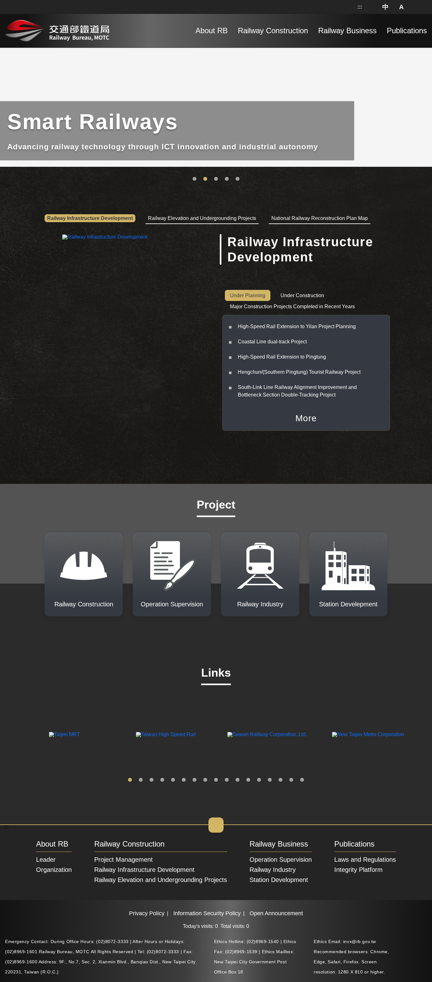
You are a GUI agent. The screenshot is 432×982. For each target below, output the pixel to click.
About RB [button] (211, 30)
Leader (46, 859)
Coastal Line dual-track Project (272, 341)
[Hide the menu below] (216, 825)
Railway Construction (129, 844)
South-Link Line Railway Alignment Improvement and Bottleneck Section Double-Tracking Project (297, 391)
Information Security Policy (207, 913)
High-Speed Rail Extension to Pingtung (282, 357)
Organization (54, 869)
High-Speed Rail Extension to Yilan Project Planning (297, 326)
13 (259, 780)
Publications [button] (407, 30)
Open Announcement (276, 913)
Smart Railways (205, 179)
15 (280, 780)
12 (248, 780)
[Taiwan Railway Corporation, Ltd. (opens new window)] (267, 735)
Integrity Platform (358, 869)
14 (270, 780)
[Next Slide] (422, 734)
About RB (52, 844)
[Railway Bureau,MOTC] (57, 29)
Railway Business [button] (347, 30)
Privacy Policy (146, 913)
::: (359, 6)
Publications (354, 844)
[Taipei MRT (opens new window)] (64, 735)
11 (237, 780)
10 (227, 780)
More (306, 418)
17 (302, 780)
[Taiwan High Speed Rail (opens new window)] (165, 735)
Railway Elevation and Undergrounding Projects (160, 879)
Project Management (123, 859)
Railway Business (279, 844)
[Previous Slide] (10, 734)
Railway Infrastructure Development (144, 869)
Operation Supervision (281, 859)
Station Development (237, 179)
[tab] (90, 218)
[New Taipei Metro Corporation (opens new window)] (368, 735)
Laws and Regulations (365, 859)
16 (291, 780)
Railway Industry (273, 869)
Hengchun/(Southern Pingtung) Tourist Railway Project (299, 372)
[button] (385, 7)
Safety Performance (227, 179)
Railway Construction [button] (273, 30)
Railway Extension (216, 179)
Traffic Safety (194, 179)
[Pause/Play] (426, 49)
